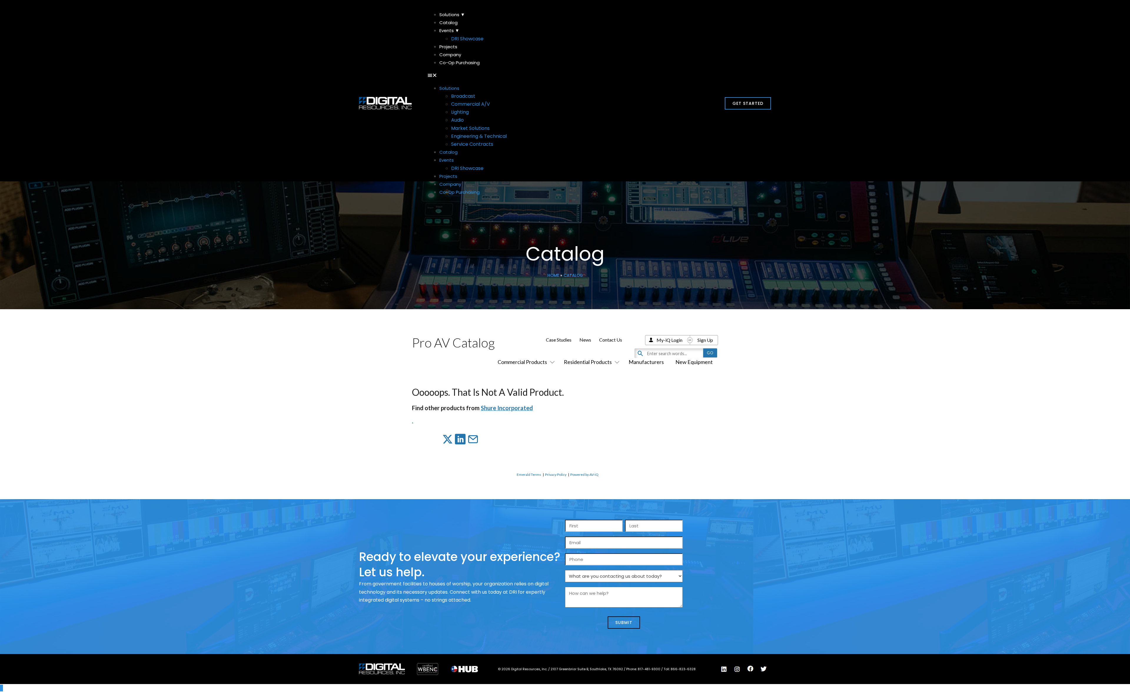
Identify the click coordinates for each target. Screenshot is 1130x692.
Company (450, 55)
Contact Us (610, 339)
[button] (565, 75)
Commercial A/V (470, 104)
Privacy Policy (555, 474)
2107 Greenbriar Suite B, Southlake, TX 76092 (587, 669)
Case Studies (558, 339)
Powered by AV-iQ (584, 474)
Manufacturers (646, 362)
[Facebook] (750, 669)
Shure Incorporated (507, 407)
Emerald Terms (529, 474)
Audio (457, 120)
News (585, 339)
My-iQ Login (669, 340)
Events (446, 160)
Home (553, 275)
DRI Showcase (467, 38)
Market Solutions (470, 128)
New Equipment (694, 362)
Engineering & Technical (479, 136)
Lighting (460, 112)
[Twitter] (764, 669)
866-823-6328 (683, 669)
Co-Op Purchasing (459, 62)
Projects (448, 47)
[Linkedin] (724, 669)
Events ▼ (449, 30)
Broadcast (463, 96)
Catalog (448, 22)
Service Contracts (472, 144)
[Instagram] (737, 669)
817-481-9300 (649, 669)
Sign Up (705, 340)
